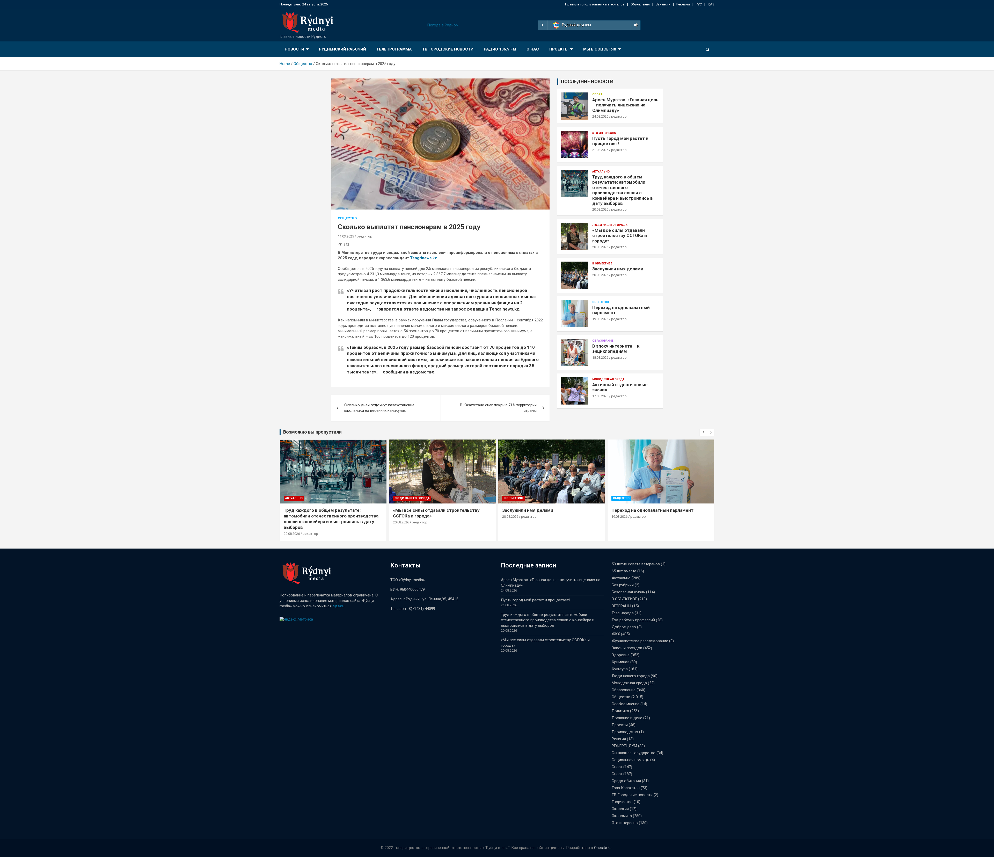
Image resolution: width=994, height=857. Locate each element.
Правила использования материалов (595, 4)
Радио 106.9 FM (500, 49)
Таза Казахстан (626, 788)
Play (543, 25)
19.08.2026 (600, 319)
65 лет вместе (624, 571)
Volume (634, 25)
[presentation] (703, 432)
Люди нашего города (609, 225)
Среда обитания (626, 781)
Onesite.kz (603, 847)
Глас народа (623, 613)
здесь (339, 606)
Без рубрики (623, 585)
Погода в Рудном (442, 25)
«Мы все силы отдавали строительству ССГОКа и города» (619, 235)
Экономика (622, 815)
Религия (619, 739)
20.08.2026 (600, 209)
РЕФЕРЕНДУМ (624, 746)
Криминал (620, 662)
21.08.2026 (600, 150)
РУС (699, 4)
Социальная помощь (630, 760)
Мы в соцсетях (599, 49)
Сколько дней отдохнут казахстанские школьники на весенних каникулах (379, 408)
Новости (294, 49)
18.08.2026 (600, 357)
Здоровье (621, 655)
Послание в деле (627, 718)
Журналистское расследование (640, 641)
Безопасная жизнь (628, 592)
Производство (625, 732)
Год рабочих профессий (633, 620)
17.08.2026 (600, 396)
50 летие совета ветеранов (636, 564)
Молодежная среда (608, 379)
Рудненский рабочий (342, 49)
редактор (364, 236)
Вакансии (663, 4)
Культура (620, 669)
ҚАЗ (711, 4)
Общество (347, 218)
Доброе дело (624, 627)
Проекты (558, 49)
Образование (602, 340)
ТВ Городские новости (447, 49)
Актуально (601, 171)
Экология (620, 808)
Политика (620, 711)
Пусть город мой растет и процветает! (535, 600)
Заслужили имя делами (617, 268)
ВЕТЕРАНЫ (621, 606)
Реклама (683, 4)
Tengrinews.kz (423, 258)
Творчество (622, 802)
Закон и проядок (627, 648)
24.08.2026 (600, 116)
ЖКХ (616, 634)
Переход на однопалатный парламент (652, 510)
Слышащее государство (633, 753)
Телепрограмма (394, 49)
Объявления (640, 4)
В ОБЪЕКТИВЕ (602, 263)
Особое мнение (625, 704)
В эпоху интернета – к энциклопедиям (615, 348)
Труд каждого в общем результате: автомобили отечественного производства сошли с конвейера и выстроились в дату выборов (622, 190)
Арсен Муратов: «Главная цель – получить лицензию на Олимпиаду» (625, 105)
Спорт (597, 94)
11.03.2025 (346, 236)
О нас (533, 49)
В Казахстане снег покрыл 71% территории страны (498, 408)
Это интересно (604, 133)
